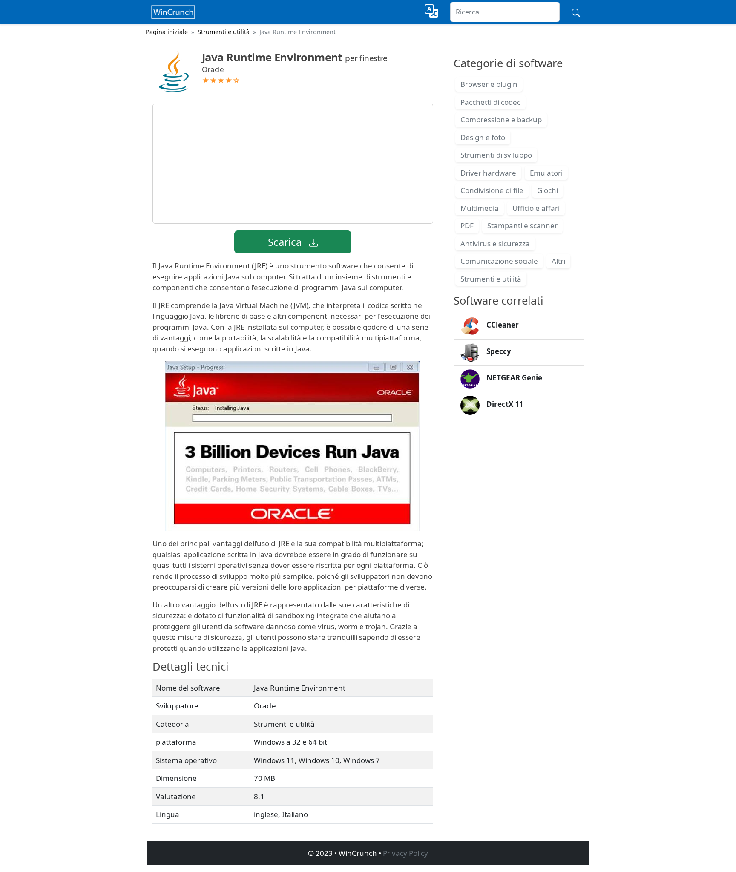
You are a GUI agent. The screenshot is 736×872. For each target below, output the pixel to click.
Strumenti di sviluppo (496, 155)
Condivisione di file (491, 190)
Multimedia (479, 208)
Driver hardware (488, 173)
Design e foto (482, 137)
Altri (558, 261)
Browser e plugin (489, 84)
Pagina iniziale (167, 32)
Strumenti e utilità (224, 32)
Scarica (286, 242)
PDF (467, 225)
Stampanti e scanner (522, 225)
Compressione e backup (501, 119)
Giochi (547, 190)
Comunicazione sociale (499, 261)
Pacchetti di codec (490, 102)
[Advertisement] (293, 163)
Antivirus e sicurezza (495, 243)
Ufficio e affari (536, 208)
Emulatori (546, 173)
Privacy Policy (405, 853)
